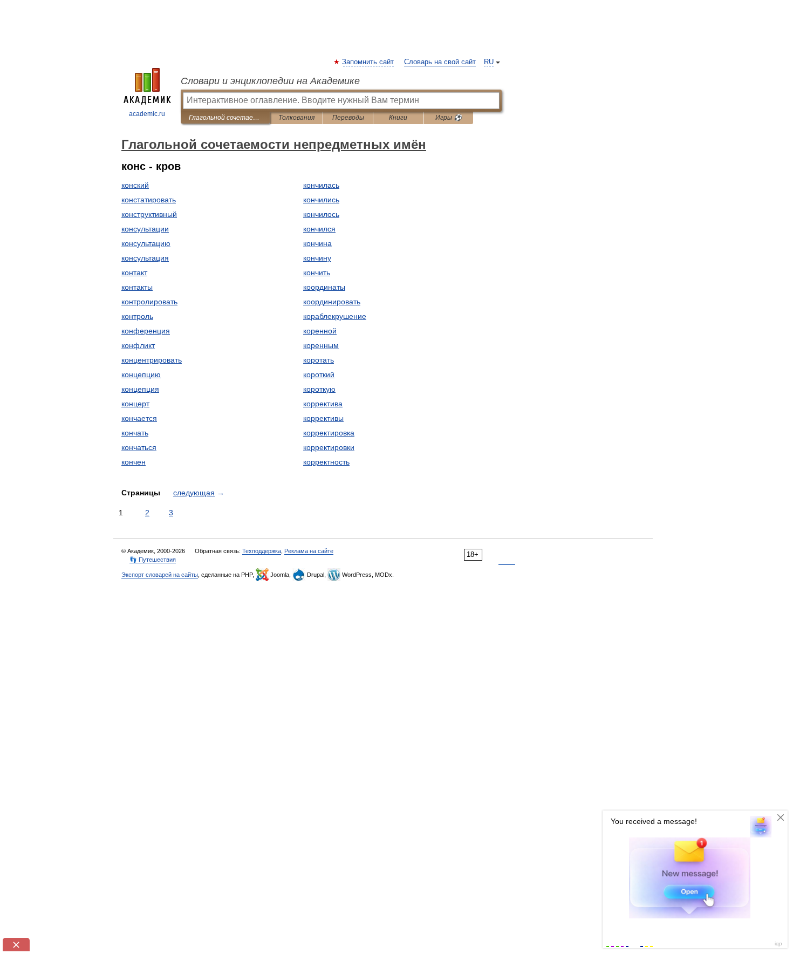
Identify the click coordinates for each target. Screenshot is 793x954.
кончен (133, 462)
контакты (137, 287)
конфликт (138, 345)
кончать (134, 432)
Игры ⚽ (448, 117)
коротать (318, 360)
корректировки (328, 447)
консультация (145, 258)
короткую (319, 389)
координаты (324, 287)
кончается (139, 418)
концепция (140, 389)
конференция (145, 330)
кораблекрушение (334, 316)
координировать (331, 301)
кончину (317, 258)
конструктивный (149, 214)
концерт (135, 403)
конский (135, 185)
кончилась (321, 185)
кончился (319, 228)
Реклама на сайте (308, 551)
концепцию (141, 374)
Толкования (296, 117)
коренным (321, 345)
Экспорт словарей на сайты (159, 574)
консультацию (145, 243)
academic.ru (147, 114)
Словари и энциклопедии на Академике (270, 81)
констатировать (148, 199)
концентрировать (151, 360)
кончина (317, 243)
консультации (145, 228)
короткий (318, 374)
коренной (320, 330)
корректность (326, 462)
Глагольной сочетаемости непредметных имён (225, 117)
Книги (398, 117)
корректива (323, 403)
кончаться (138, 447)
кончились (321, 199)
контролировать (149, 301)
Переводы (348, 117)
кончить (316, 272)
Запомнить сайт (368, 62)
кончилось (321, 214)
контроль (137, 316)
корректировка (328, 432)
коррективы (323, 418)
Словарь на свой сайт (440, 62)
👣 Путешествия (152, 559)
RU (489, 62)
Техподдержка (261, 551)
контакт (134, 272)
